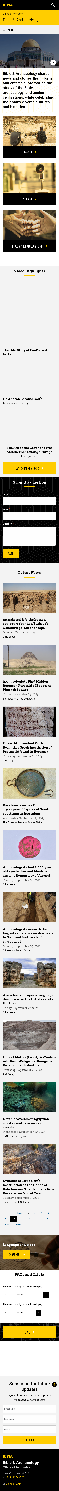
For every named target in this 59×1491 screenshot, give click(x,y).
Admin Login (13, 1484)
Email (5, 509)
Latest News (29, 572)
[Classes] (29, 131)
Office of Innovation (13, 13)
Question (7, 524)
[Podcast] (29, 178)
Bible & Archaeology (21, 20)
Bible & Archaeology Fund (27, 246)
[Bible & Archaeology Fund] (29, 225)
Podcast (27, 199)
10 (15, 1220)
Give (27, 1332)
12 (31, 1219)
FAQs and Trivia (29, 1274)
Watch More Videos (27, 468)
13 (39, 1219)
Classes (27, 152)
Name (6, 494)
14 (48, 1219)
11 (23, 1219)
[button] (53, 5)
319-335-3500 (15, 1477)
